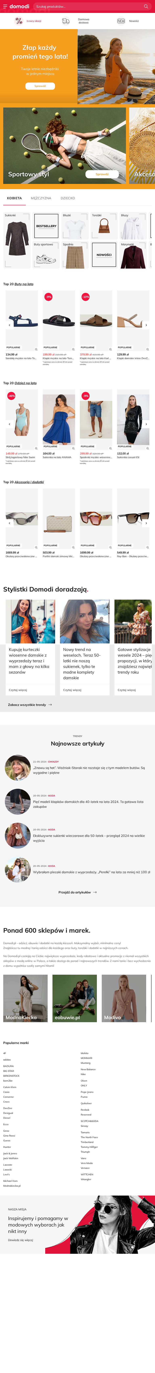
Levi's (6, 1174)
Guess (6, 1140)
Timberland (87, 1142)
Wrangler (86, 1179)
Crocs (6, 1101)
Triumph (85, 1151)
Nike (83, 1074)
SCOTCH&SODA (89, 1121)
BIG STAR (8, 1070)
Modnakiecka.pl (12, 1185)
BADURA (8, 1066)
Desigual (8, 1113)
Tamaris (85, 1132)
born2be (8, 1080)
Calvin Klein (9, 1087)
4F (4, 1053)
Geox (6, 1130)
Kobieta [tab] (14, 198)
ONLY (84, 1085)
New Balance (88, 1069)
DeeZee (7, 1108)
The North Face (89, 1137)
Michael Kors (10, 1180)
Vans (83, 1158)
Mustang (85, 1062)
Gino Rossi (9, 1135)
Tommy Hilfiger (89, 1146)
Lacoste (7, 1164)
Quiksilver (86, 1103)
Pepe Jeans (87, 1092)
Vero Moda (87, 1163)
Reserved (86, 1114)
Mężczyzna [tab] (41, 198)
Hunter (7, 1146)
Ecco (5, 1124)
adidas (7, 1059)
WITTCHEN (87, 1174)
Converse (8, 1096)
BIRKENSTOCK (11, 1075)
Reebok (85, 1109)
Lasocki (7, 1169)
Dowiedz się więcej (20, 1240)
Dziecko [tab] (68, 198)
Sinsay (84, 1125)
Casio (6, 1092)
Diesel (6, 1117)
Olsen (84, 1080)
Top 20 (18, 284)
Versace (85, 1167)
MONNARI (86, 1058)
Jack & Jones (10, 1153)
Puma (84, 1096)
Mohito (84, 1053)
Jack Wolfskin (10, 1158)
